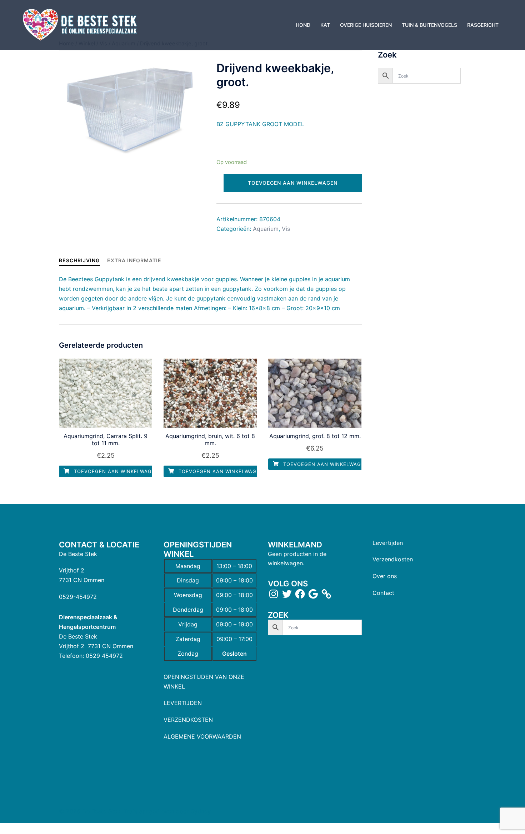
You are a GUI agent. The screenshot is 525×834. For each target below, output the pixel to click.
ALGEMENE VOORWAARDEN (202, 736)
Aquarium (266, 228)
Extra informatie (134, 260)
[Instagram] (273, 594)
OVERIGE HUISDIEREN (366, 25)
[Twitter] (286, 594)
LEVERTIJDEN (183, 702)
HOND (303, 25)
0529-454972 (78, 596)
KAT (325, 25)
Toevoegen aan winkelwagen (293, 183)
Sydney (201, 811)
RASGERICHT (483, 25)
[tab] (79, 260)
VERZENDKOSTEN (188, 719)
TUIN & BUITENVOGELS (429, 25)
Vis (286, 228)
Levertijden (387, 542)
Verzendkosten (392, 559)
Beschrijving (79, 260)
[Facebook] (300, 594)
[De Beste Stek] (80, 24)
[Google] (313, 594)
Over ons (384, 576)
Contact (383, 592)
